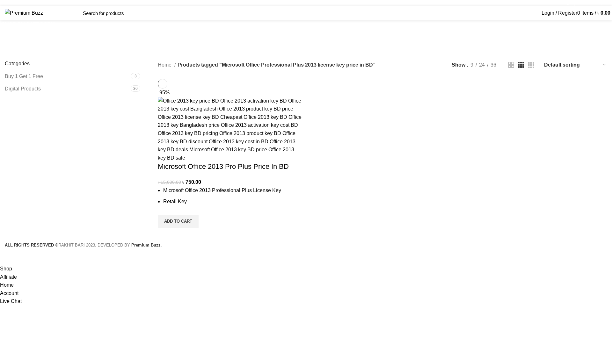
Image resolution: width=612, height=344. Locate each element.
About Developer (592, 3)
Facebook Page (557, 3)
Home (165, 65)
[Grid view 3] (521, 65)
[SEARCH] (154, 13)
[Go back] (172, 50)
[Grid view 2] (511, 65)
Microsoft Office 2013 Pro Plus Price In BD (223, 166)
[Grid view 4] (531, 65)
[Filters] (8, 257)
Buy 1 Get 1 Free (24, 76)
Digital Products (23, 88)
